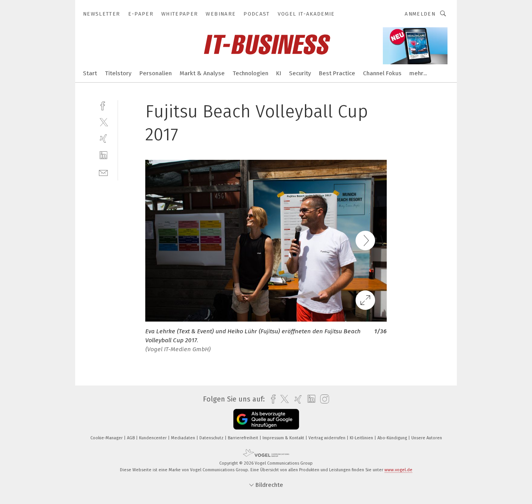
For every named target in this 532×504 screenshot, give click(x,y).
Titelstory (118, 73)
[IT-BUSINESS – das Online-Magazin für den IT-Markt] (90, 72)
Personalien (155, 73)
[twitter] (103, 122)
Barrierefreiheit (243, 437)
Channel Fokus (382, 73)
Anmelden (420, 14)
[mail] (103, 172)
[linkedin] (103, 155)
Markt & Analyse (202, 73)
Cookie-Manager (107, 437)
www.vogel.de (398, 469)
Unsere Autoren (426, 437)
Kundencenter (153, 437)
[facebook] (103, 105)
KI (278, 73)
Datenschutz (212, 437)
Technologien (250, 73)
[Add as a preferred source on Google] (266, 419)
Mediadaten (183, 437)
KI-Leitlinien (362, 437)
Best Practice (337, 73)
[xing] (103, 138)
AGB (131, 437)
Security (300, 73)
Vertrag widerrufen (327, 437)
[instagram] (322, 399)
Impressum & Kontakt (283, 437)
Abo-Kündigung (392, 437)
